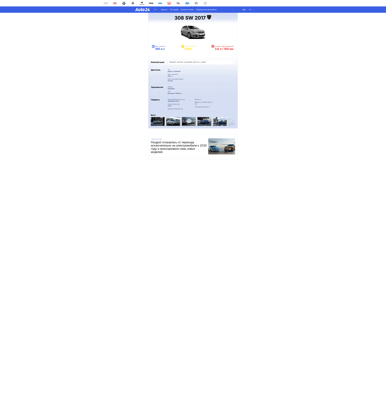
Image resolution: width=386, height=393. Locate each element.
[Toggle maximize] (188, 121)
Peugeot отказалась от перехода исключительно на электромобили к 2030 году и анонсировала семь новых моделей (179, 147)
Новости (164, 10)
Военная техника (187, 10)
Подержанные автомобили (206, 10)
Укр (243, 10)
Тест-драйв (174, 10)
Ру (250, 10)
